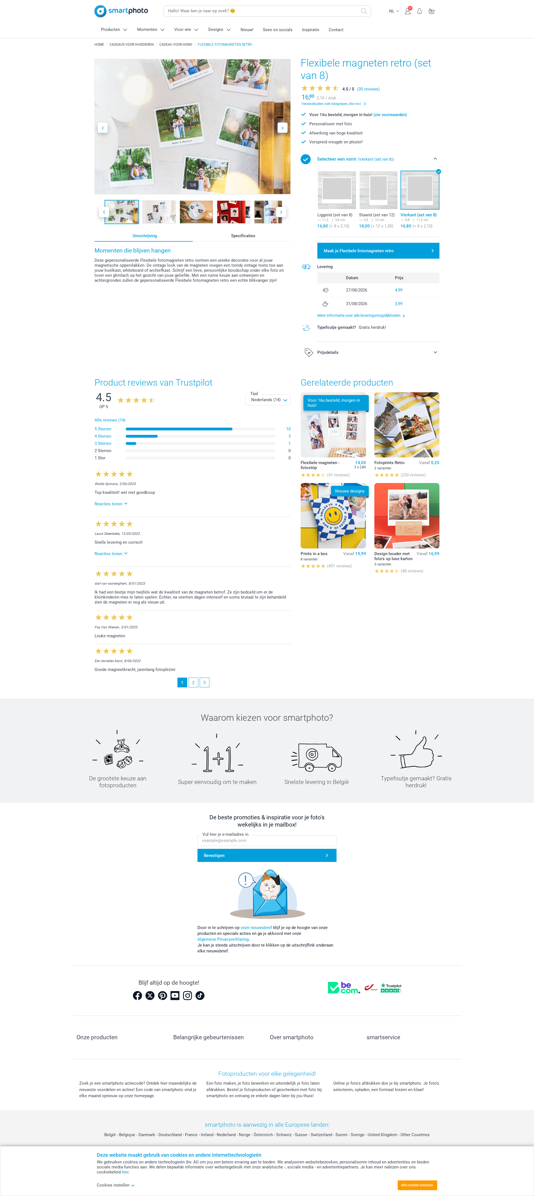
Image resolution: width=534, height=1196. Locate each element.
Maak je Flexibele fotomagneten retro (359, 250)
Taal (254, 393)
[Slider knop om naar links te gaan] (103, 127)
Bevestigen (214, 855)
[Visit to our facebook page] (137, 995)
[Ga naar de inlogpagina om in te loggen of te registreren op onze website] (408, 10)
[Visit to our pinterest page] (162, 995)
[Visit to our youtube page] (175, 995)
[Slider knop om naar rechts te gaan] (283, 127)
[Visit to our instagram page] (187, 995)
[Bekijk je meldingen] (420, 10)
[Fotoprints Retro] (406, 424)
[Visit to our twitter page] (150, 995)
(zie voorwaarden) (390, 114)
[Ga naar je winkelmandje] (432, 10)
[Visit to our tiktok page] (200, 995)
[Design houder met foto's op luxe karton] (406, 515)
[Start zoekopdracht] (364, 11)
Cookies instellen (113, 1185)
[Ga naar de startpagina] (121, 11)
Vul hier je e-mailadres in (225, 834)
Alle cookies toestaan (417, 1185)
